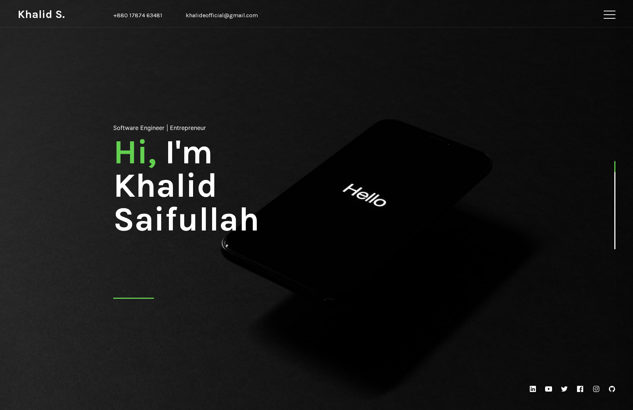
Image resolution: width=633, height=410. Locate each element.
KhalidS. (41, 14)
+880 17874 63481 (137, 15)
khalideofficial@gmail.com (222, 15)
